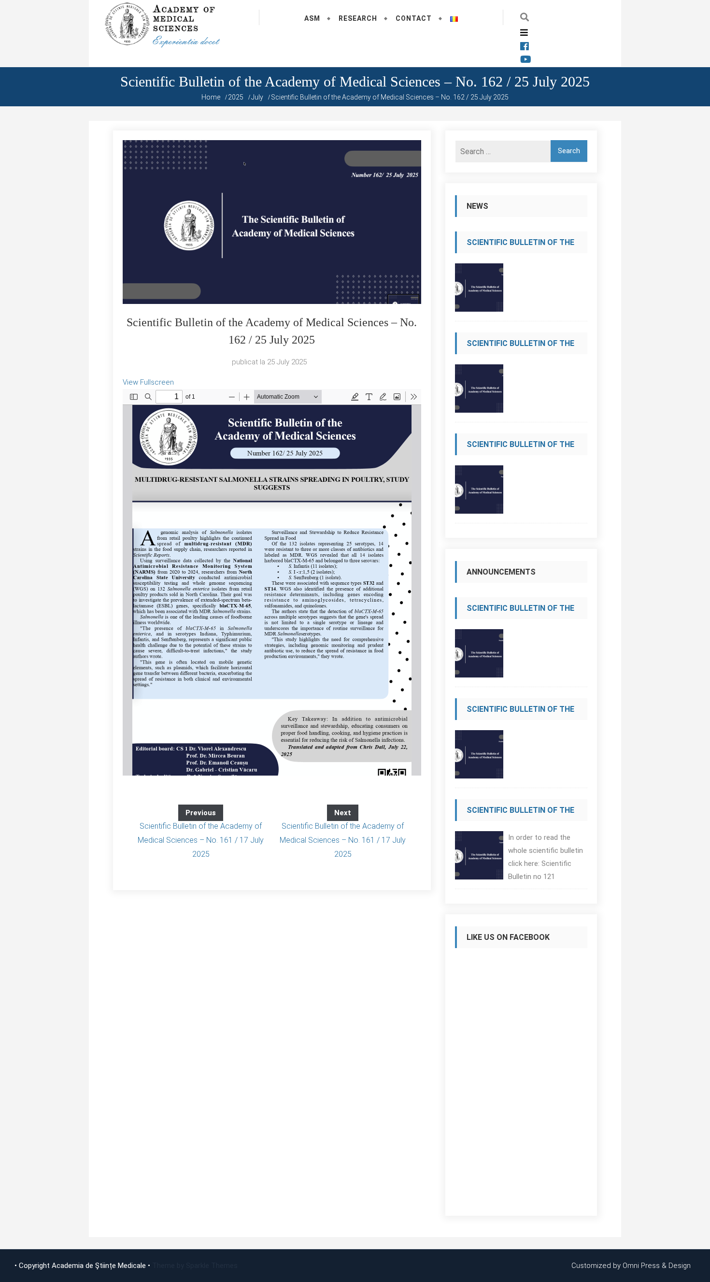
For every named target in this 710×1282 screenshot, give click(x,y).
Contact (414, 18)
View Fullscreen (148, 382)
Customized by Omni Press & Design (631, 1265)
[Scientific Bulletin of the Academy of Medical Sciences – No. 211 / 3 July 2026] (479, 391)
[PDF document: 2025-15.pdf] (272, 582)
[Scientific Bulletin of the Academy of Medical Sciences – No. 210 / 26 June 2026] (479, 492)
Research (358, 18)
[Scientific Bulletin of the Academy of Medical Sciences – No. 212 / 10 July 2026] (479, 290)
